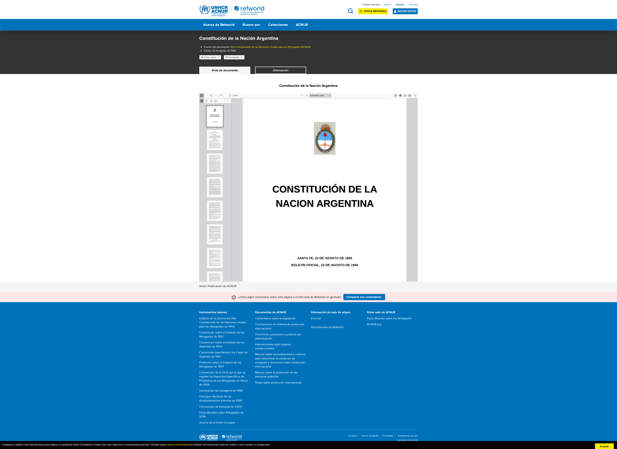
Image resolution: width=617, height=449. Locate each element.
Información (280, 70)
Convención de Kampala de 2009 (220, 407)
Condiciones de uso (408, 435)
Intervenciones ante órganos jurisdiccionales (273, 346)
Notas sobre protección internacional (278, 382)
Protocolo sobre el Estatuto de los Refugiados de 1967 (220, 364)
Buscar (350, 11)
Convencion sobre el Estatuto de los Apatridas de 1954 (221, 344)
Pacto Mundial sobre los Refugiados (389, 318)
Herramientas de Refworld (327, 327)
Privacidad (388, 435)
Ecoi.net (316, 318)
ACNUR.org (374, 324)
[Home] (231, 11)
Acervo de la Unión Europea (217, 422)
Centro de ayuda (370, 435)
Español (400, 4)
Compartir (233, 57)
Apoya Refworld (375, 11)
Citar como (210, 57)
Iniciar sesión (407, 11)
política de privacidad (177, 445)
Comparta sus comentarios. (364, 297)
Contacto (352, 435)
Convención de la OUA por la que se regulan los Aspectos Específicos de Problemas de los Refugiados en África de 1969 (223, 378)
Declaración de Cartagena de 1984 (221, 390)
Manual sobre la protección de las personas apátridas (276, 374)
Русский (413, 4)
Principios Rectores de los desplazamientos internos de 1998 (220, 398)
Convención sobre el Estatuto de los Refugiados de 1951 (221, 334)
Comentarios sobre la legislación (275, 318)
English (387, 4)
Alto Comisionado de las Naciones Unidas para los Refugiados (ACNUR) (271, 47)
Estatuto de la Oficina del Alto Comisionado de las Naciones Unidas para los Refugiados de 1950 (222, 322)
